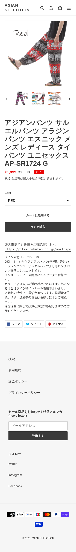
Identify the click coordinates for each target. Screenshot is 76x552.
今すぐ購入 (38, 226)
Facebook (15, 486)
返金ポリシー (17, 381)
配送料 (15, 178)
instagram (15, 475)
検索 (11, 359)
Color (8, 192)
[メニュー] (68, 7)
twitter (12, 464)
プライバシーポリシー (24, 392)
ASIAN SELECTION (17, 7)
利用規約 (14, 370)
